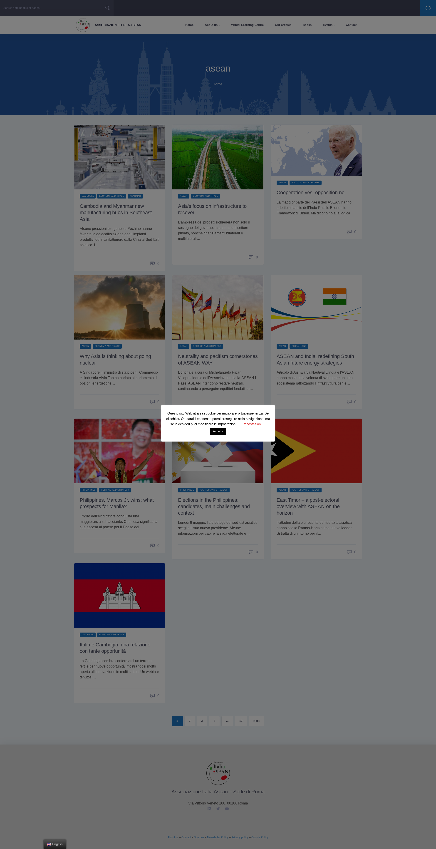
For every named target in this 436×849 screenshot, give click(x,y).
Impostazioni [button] (252, 424)
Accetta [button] (218, 431)
